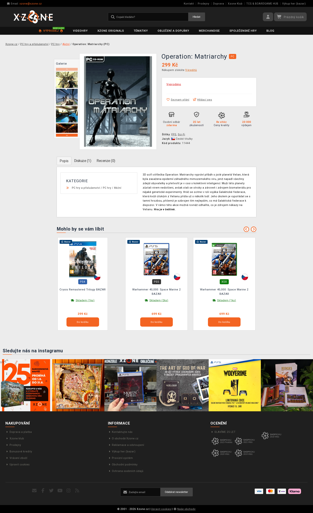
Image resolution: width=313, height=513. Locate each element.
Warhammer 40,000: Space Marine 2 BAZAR (156, 291)
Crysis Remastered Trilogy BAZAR (83, 289)
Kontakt (189, 3)
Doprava (218, 3)
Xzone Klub (235, 3)
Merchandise (209, 30)
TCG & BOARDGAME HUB (262, 3)
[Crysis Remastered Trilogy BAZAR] (82, 259)
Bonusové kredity (21, 451)
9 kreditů (191, 70)
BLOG (270, 30)
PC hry (107, 187)
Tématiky (141, 30)
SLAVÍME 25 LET (225, 431)
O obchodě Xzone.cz (125, 438)
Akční (117, 187)
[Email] (34, 490)
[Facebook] (43, 490)
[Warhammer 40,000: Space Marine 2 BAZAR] (156, 259)
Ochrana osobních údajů (127, 471)
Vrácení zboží (18, 458)
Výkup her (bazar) (294, 3)
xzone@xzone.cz (26, 3)
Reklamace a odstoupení (128, 445)
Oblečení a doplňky (173, 30)
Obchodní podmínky (125, 464)
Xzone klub (17, 438)
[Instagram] (68, 490)
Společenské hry (243, 30)
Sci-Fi (181, 134)
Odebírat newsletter (176, 492)
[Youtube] (60, 490)
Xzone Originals (110, 30)
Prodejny (203, 3)
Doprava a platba (21, 431)
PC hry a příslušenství (86, 187)
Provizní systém (122, 458)
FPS (173, 134)
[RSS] (77, 490)
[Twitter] (51, 490)
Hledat (196, 16)
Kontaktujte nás (122, 431)
